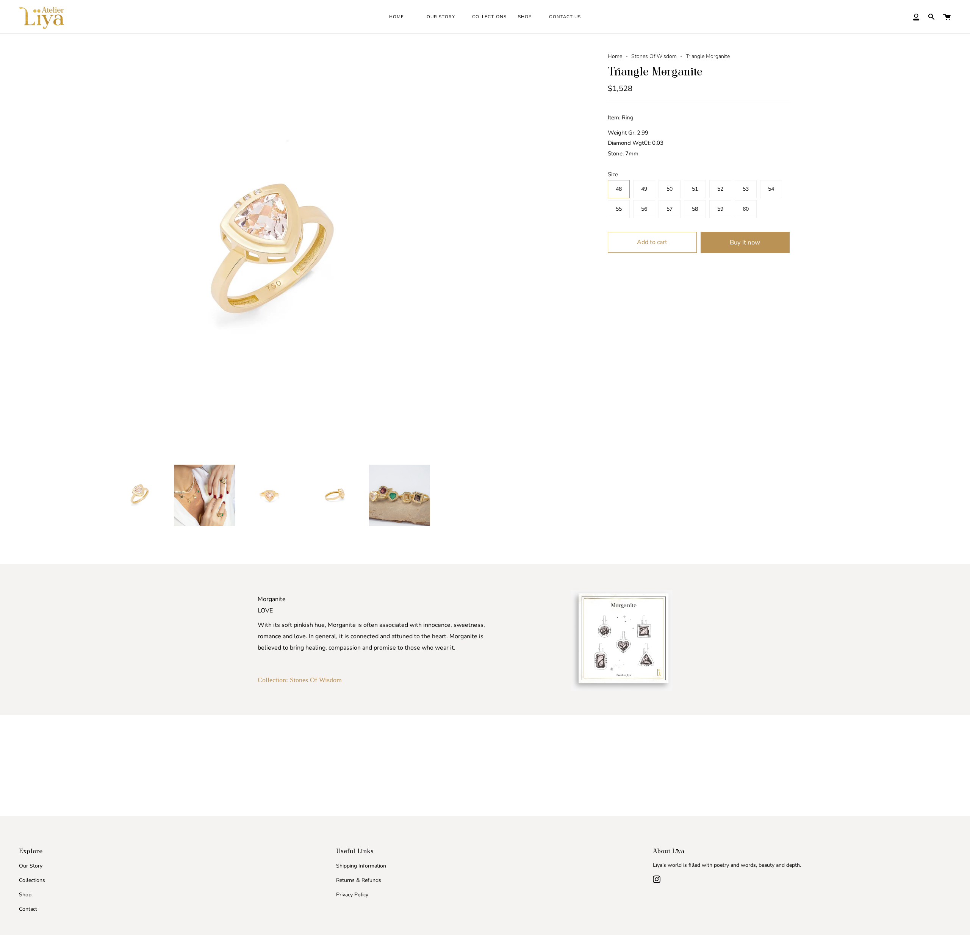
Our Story (30, 865)
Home (615, 56)
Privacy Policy (352, 894)
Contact (28, 909)
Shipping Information (361, 865)
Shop (25, 894)
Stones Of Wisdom (654, 56)
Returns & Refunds (358, 880)
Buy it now (745, 242)
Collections (32, 880)
